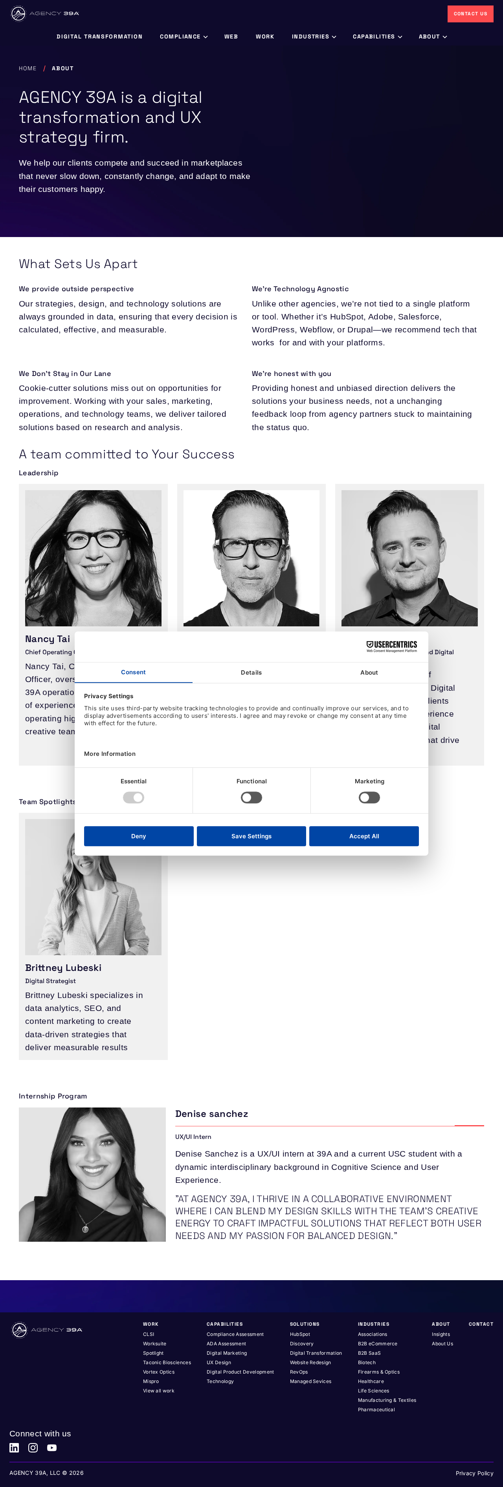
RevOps (299, 1372)
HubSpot (300, 1334)
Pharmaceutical (376, 1409)
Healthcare (371, 1381)
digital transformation (100, 36)
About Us (442, 1344)
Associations (372, 1334)
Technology (220, 1381)
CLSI (148, 1334)
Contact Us (470, 14)
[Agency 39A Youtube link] (52, 1447)
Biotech (367, 1362)
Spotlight (153, 1353)
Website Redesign (310, 1362)
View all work (158, 1391)
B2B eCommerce (378, 1344)
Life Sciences (373, 1391)
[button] (183, 37)
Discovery (302, 1344)
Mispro (151, 1381)
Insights (441, 1334)
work (265, 36)
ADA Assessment (226, 1344)
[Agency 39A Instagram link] (33, 1447)
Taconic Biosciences (167, 1362)
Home (28, 68)
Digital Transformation (316, 1353)
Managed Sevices (311, 1381)
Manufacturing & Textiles (387, 1400)
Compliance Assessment (235, 1334)
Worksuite (155, 1344)
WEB (231, 36)
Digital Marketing (227, 1353)
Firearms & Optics (379, 1372)
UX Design (219, 1362)
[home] (45, 13)
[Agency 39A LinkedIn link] (14, 1447)
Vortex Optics (158, 1372)
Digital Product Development (240, 1372)
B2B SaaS (369, 1353)
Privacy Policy (475, 1473)
